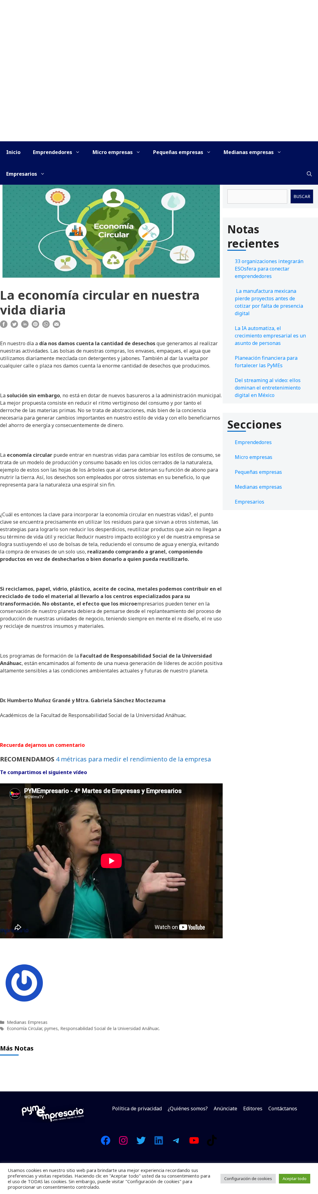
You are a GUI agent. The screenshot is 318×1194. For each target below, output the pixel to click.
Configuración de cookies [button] (248, 1178)
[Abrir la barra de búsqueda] (309, 174)
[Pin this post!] (35, 326)
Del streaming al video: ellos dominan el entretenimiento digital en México (268, 388)
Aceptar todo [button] (295, 1178)
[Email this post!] (56, 326)
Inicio (13, 152)
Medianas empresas (249, 152)
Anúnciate (225, 1108)
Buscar (301, 196)
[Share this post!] (3, 326)
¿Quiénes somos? (188, 1108)
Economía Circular (24, 1028)
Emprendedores (52, 152)
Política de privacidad (137, 1108)
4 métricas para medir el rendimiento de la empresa (133, 759)
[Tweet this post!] (14, 326)
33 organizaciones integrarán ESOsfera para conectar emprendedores (269, 269)
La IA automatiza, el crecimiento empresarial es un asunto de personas (270, 335)
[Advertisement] (159, 94)
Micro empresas (113, 152)
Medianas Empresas (27, 1022)
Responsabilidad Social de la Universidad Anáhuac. (110, 1028)
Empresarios (21, 173)
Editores (252, 1108)
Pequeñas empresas (178, 152)
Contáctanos (282, 1108)
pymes (51, 1028)
